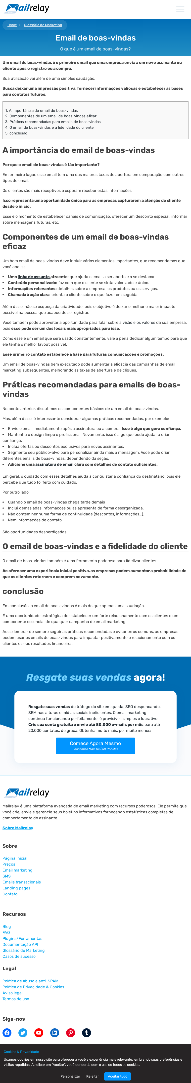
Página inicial (14, 858)
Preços (8, 864)
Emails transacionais (21, 882)
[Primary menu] (180, 9)
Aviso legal (12, 993)
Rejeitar (92, 1076)
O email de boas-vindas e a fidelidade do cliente (49, 127)
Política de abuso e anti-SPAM (30, 981)
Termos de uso (15, 999)
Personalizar (70, 1076)
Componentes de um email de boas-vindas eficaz (51, 116)
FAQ (6, 932)
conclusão (16, 133)
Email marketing (17, 870)
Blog (6, 926)
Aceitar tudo (117, 1076)
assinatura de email (54, 464)
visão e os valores (139, 322)
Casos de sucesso (19, 956)
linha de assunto (34, 276)
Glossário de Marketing (43, 25)
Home (12, 25)
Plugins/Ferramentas (22, 938)
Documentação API (20, 944)
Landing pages (16, 888)
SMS (6, 876)
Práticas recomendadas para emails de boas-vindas (53, 122)
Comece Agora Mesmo (95, 745)
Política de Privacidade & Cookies (33, 987)
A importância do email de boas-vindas (41, 110)
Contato (9, 894)
